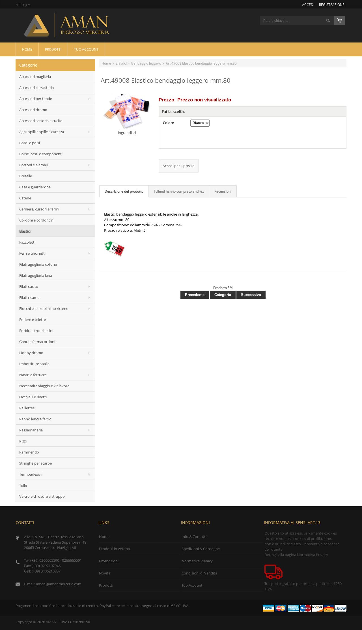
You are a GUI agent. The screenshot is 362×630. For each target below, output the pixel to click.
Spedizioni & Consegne (201, 548)
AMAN (51, 621)
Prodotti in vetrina (114, 548)
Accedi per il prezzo (179, 165)
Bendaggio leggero (146, 63)
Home (27, 49)
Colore (168, 122)
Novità (104, 573)
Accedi (308, 4)
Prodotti (53, 49)
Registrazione (331, 4)
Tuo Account (86, 49)
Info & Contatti (194, 536)
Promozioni (108, 560)
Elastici (121, 63)
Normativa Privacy (197, 560)
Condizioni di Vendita (199, 573)
